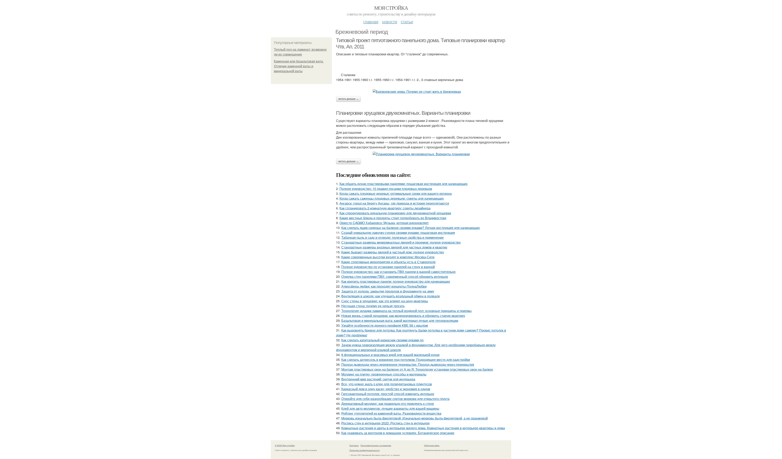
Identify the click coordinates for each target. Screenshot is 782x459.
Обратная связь (431, 445)
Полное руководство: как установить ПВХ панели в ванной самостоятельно (398, 271)
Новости (389, 21)
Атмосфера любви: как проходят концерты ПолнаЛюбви (384, 286)
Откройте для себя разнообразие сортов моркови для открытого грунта (395, 398)
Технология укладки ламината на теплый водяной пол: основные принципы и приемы (406, 310)
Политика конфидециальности (364, 450)
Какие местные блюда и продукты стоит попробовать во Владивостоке (392, 218)
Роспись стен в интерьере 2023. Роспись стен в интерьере (385, 423)
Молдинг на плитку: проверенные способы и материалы (383, 374)
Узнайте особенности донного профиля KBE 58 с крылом (384, 325)
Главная (370, 21)
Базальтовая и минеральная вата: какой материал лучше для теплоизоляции (399, 320)
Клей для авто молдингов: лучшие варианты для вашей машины (390, 408)
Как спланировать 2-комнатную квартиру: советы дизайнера (385, 208)
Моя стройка (391, 7)
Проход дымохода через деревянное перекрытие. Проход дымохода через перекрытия (407, 364)
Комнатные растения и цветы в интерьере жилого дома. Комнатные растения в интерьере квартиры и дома (423, 428)
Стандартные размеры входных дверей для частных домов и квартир (394, 247)
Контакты (354, 445)
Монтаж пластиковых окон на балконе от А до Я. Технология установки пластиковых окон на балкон (417, 369)
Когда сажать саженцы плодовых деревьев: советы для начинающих (391, 198)
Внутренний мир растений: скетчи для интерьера (378, 379)
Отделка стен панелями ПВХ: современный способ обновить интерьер (394, 276)
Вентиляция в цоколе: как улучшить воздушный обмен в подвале (390, 296)
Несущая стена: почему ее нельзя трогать (373, 305)
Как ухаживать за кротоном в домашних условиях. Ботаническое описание (397, 433)
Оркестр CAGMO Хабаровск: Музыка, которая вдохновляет (384, 222)
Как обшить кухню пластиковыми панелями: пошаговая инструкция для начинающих (403, 183)
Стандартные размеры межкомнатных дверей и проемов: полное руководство (401, 242)
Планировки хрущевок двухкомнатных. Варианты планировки (403, 113)
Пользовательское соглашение (375, 445)
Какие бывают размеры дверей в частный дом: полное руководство (392, 252)
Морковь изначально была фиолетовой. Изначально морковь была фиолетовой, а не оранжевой (414, 418)
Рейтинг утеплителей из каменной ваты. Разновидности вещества (391, 413)
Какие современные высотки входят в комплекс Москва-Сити (387, 257)
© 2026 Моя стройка (285, 445)
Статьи (407, 21)
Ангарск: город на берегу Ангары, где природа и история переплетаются (394, 203)
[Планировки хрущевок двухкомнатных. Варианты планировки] (423, 154)
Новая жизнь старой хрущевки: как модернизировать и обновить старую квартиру (403, 315)
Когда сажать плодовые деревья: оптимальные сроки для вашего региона (395, 193)
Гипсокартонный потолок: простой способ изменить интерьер (387, 393)
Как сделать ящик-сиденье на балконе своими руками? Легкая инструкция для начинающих (410, 227)
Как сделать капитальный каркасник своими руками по (382, 340)
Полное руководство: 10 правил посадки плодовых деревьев (385, 188)
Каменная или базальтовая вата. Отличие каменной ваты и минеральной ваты (299, 66)
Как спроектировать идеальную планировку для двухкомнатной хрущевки (395, 213)
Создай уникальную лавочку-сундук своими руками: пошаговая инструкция (398, 232)
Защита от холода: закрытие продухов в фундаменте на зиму (387, 291)
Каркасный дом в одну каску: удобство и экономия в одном (385, 389)
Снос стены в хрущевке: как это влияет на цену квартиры (384, 301)
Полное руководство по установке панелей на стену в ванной (388, 266)
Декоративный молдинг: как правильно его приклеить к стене (387, 403)
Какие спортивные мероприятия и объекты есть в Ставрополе (388, 262)
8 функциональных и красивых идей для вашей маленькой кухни (390, 354)
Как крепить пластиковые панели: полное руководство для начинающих (395, 281)
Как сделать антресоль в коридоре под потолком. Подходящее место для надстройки (405, 359)
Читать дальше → (348, 98)
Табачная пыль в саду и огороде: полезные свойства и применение (392, 237)
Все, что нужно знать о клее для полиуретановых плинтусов (386, 384)
